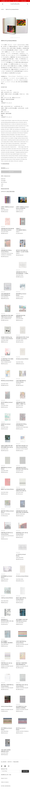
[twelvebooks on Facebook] (5, 766)
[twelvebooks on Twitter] (1, 766)
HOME (2, 9)
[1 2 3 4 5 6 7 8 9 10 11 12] (15, 26)
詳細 (2, 101)
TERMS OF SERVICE (5, 782)
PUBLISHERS (16, 762)
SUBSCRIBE (25, 771)
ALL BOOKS (3, 762)
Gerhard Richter (5, 164)
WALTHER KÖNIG (11, 191)
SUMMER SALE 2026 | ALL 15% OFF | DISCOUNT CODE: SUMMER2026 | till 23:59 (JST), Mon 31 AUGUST (14, 1)
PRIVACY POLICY (4, 778)
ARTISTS (10, 762)
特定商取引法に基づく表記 (6, 775)
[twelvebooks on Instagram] (8, 766)
